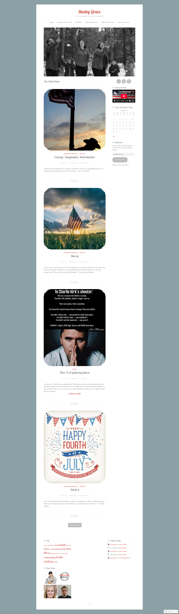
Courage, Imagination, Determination (74, 157)
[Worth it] (75, 447)
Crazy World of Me (64, 22)
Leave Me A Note (123, 22)
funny (70, 545)
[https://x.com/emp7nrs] (118, 81)
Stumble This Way (120, 160)
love (50, 553)
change (45, 545)
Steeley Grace (89, 11)
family (62, 545)
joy (50, 549)
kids (53, 549)
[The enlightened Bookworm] (64, 577)
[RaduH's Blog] (64, 592)
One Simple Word (125, 558)
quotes (82, 153)
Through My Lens (107, 22)
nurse (60, 553)
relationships (50, 557)
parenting (65, 553)
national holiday (70, 153)
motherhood (55, 553)
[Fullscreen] (133, 101)
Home (52, 22)
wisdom (48, 561)
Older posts (75, 525)
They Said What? (91, 22)
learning (66, 548)
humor (47, 549)
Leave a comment (84, 163)
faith (75, 369)
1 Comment (83, 378)
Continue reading (62, 394)
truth (59, 557)
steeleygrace (73, 163)
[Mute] (130, 101)
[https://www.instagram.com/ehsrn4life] (129, 81)
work (55, 561)
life (46, 553)
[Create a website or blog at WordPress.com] (89, 604)
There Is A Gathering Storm (75, 372)
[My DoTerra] (124, 81)
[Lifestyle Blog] (50, 592)
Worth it (74, 490)
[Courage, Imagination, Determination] (75, 120)
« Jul (113, 136)
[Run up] (75, 218)
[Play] (115, 101)
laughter (58, 549)
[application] (123, 96)
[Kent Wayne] (50, 577)
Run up (74, 256)
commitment (51, 545)
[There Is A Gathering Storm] (75, 327)
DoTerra (78, 22)
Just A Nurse (123, 544)
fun (67, 545)
